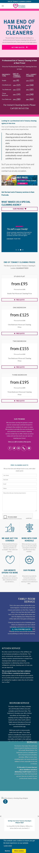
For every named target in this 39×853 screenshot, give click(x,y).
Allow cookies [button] (19, 851)
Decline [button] (7, 851)
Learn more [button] (8, 846)
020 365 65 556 (21, 108)
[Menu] (3, 5)
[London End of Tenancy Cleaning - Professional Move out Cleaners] (20, 6)
